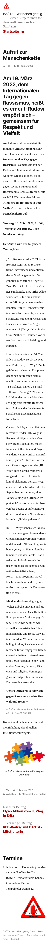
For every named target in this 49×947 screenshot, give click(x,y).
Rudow (42, 794)
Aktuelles (11, 794)
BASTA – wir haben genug (22, 14)
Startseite (11, 31)
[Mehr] (22, 32)
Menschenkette (30, 794)
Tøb (8, 66)
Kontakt (15, 939)
